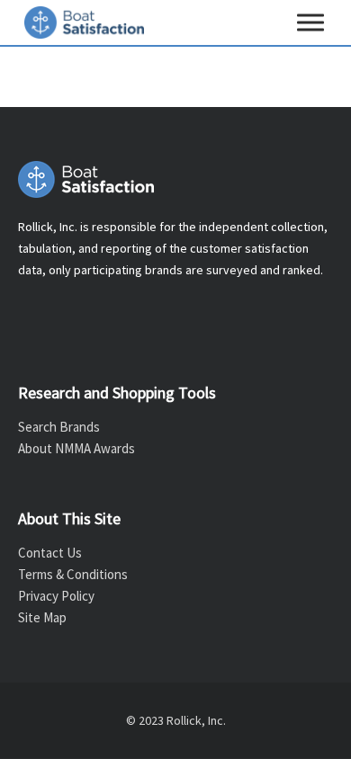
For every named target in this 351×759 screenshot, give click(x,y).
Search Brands (59, 426)
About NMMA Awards (76, 448)
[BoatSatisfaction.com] (175, 179)
